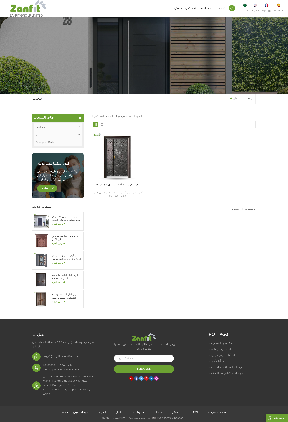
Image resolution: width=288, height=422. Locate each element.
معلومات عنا (137, 412)
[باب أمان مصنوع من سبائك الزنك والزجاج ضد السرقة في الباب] (41, 260)
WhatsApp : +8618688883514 (61, 370)
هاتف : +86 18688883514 (57, 365)
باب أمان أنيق (218, 361)
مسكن (178, 8)
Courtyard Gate (45, 142)
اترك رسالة (279, 418)
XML (196, 412)
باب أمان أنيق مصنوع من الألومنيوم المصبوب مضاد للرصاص (64, 297)
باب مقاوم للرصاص (221, 349)
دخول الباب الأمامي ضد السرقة (227, 373)
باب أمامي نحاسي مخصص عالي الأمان (65, 238)
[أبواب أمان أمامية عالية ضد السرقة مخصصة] (41, 279)
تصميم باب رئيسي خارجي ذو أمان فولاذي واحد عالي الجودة (66, 218)
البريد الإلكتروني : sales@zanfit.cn (61, 356)
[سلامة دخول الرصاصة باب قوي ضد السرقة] (118, 181)
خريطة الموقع (80, 412)
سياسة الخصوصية (217, 412)
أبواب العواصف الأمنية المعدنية (227, 367)
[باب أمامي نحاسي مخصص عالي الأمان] (41, 241)
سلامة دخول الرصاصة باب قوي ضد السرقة (118, 185)
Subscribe (144, 369)
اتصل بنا (221, 8)
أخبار (118, 412)
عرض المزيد (58, 224)
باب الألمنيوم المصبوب (223, 343)
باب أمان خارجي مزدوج (223, 355)
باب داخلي (206, 8)
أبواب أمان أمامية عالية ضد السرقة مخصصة (65, 277)
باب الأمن (191, 8)
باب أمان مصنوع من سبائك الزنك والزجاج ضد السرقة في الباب (66, 258)
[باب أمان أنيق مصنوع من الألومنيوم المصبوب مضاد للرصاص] (41, 299)
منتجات (157, 412)
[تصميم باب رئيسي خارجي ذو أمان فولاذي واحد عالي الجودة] (41, 221)
